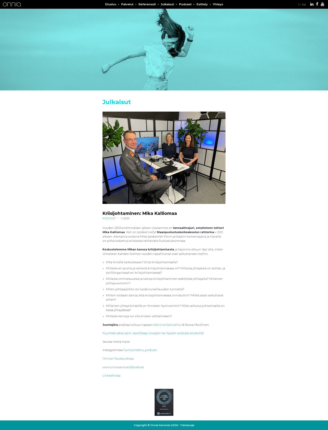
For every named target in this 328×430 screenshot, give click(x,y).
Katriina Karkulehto (167, 324)
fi (299, 4)
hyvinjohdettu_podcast (140, 350)
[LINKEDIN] (312, 4)
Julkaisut (167, 4)
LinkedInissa (111, 375)
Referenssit (147, 4)
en (304, 4)
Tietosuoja (187, 425)
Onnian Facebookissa (118, 358)
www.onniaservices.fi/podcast (123, 367)
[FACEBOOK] (317, 4)
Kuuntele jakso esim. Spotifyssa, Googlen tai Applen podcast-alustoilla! (153, 333)
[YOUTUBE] (322, 4)
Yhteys (218, 4)
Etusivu (110, 4)
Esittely (202, 4)
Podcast (185, 4)
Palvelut (127, 4)
